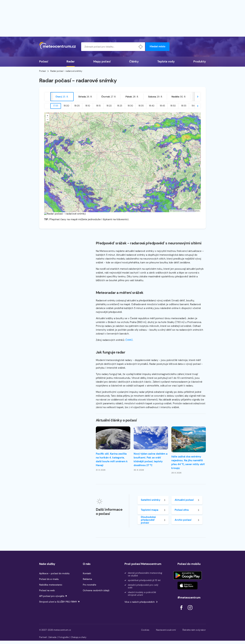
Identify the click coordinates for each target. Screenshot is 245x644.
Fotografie (63, 637)
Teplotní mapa (149, 510)
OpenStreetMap (179, 210)
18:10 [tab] (87, 105)
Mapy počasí (101, 61)
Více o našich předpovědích (139, 601)
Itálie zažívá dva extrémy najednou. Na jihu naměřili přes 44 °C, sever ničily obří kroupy (188, 462)
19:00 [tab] (194, 105)
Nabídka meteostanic (50, 584)
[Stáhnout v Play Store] (188, 575)
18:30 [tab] (130, 105)
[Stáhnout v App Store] (188, 585)
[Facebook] (182, 611)
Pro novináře (89, 584)
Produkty (199, 61)
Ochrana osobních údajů (96, 590)
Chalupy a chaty (78, 637)
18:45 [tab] (162, 105)
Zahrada (52, 637)
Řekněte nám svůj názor (194, 630)
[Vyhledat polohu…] (140, 46)
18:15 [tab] (98, 105)
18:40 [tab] (151, 105)
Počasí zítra (182, 510)
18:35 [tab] (141, 105)
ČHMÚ (129, 340)
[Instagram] (190, 611)
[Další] (198, 96)
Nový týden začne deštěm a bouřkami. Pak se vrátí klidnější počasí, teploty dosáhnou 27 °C (151, 459)
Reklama (87, 579)
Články (134, 61)
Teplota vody (166, 61)
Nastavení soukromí (166, 630)
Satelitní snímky (150, 500)
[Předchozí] (47, 96)
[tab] (62, 96)
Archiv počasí (183, 520)
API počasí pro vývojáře (51, 596)
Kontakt (87, 573)
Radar (70, 61)
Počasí (43, 61)
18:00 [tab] (66, 105)
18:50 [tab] (173, 105)
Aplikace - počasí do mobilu (54, 573)
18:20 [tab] (109, 105)
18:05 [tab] (77, 105)
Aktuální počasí (184, 500)
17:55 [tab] (55, 105)
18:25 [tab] (119, 105)
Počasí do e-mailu (49, 579)
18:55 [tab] (183, 105)
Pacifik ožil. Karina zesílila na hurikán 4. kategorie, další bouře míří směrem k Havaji (112, 459)
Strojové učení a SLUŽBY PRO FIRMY (58, 601)
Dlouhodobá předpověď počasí (148, 520)
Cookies (145, 630)
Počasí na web (47, 590)
